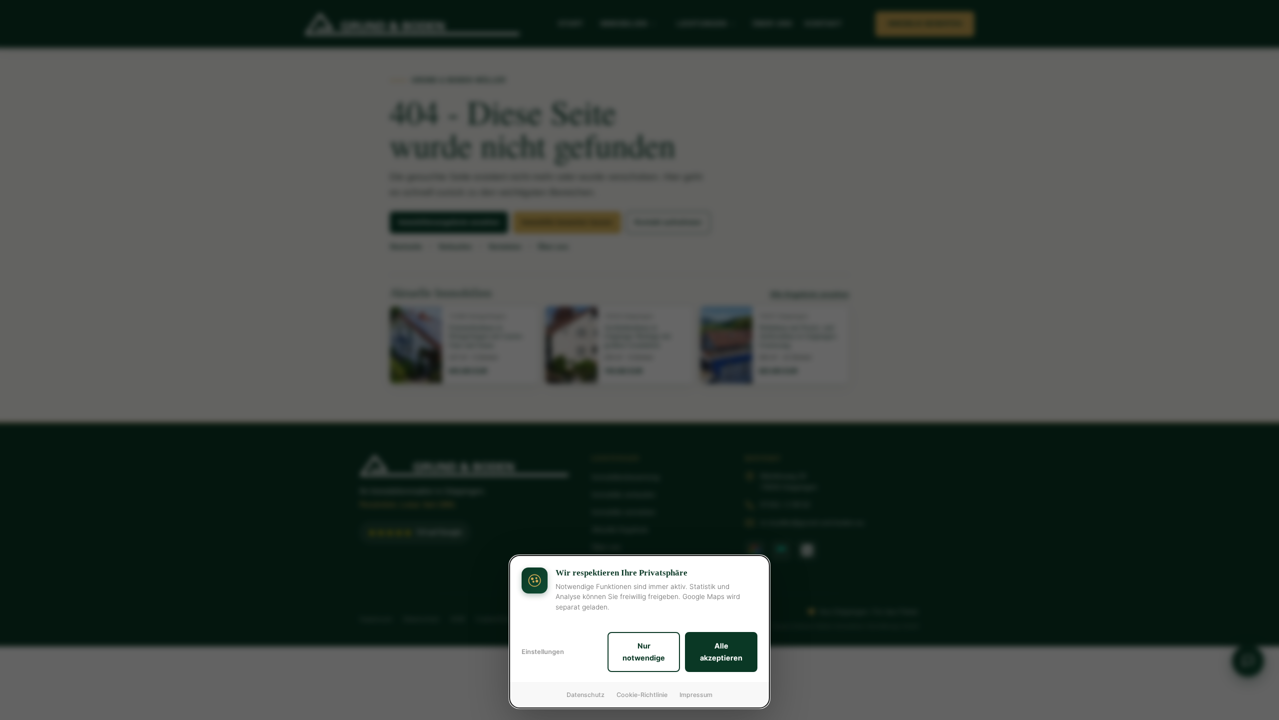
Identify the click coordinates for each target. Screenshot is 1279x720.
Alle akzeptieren (721, 652)
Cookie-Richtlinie (642, 694)
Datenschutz (586, 694)
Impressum (695, 694)
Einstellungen (543, 652)
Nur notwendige (644, 652)
